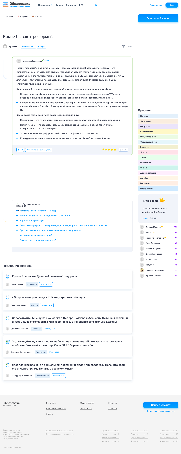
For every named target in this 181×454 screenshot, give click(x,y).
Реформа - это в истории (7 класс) (38, 210)
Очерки (49, 414)
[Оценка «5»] (115, 150)
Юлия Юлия (151, 259)
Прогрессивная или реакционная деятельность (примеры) (50, 230)
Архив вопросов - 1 (110, 430)
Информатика (146, 188)
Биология (144, 147)
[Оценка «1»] (103, 150)
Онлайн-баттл (86, 408)
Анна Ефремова (153, 243)
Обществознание (42, 376)
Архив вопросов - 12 (169, 441)
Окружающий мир (148, 142)
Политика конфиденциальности (59, 434)
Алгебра (144, 178)
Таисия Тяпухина (153, 248)
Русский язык (146, 131)
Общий (153, 218)
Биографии (51, 403)
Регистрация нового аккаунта (161, 411)
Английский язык (148, 173)
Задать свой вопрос (158, 18)
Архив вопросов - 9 (168, 430)
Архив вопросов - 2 (110, 434)
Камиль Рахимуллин (155, 270)
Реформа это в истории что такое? (38, 240)
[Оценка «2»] (106, 150)
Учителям (112, 408)
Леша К (149, 232)
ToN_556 (150, 265)
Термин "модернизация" (32, 220)
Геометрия (145, 183)
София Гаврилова (154, 254)
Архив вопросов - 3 (110, 438)
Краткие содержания (56, 408)
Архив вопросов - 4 (110, 441)
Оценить (123, 150)
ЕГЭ (81, 5)
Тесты (59, 5)
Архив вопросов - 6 (139, 434)
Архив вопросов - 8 (139, 441)
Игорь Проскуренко (155, 238)
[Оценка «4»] (112, 150)
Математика (146, 162)
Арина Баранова (153, 275)
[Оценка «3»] (109, 150)
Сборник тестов (87, 403)
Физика (143, 168)
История (41, 47)
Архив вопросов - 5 (139, 430)
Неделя (145, 218)
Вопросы (71, 5)
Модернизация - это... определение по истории (45, 215)
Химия (143, 157)
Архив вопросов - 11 (169, 438)
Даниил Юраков (153, 227)
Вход (172, 5)
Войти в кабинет (161, 405)
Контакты (112, 403)
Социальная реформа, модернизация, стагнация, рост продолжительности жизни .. (64, 225)
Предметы (44, 5)
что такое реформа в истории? (36, 235)
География (145, 126)
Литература (32, 284)
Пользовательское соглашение (59, 430)
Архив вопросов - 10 (169, 434)
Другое (143, 152)
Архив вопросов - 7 (139, 438)
